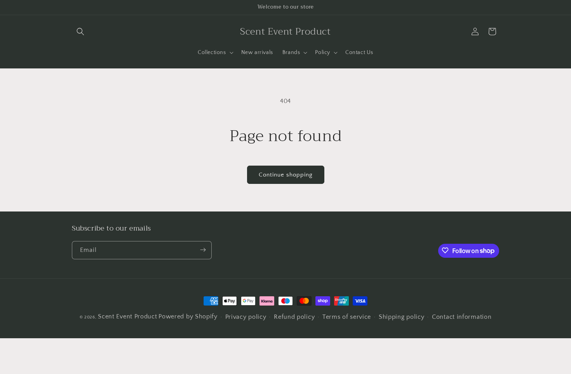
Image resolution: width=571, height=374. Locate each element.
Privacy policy (245, 317)
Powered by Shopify (188, 316)
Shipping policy (402, 317)
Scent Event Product (127, 316)
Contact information (461, 317)
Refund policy (294, 317)
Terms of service (346, 317)
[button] (80, 31)
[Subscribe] (202, 250)
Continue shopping (286, 174)
